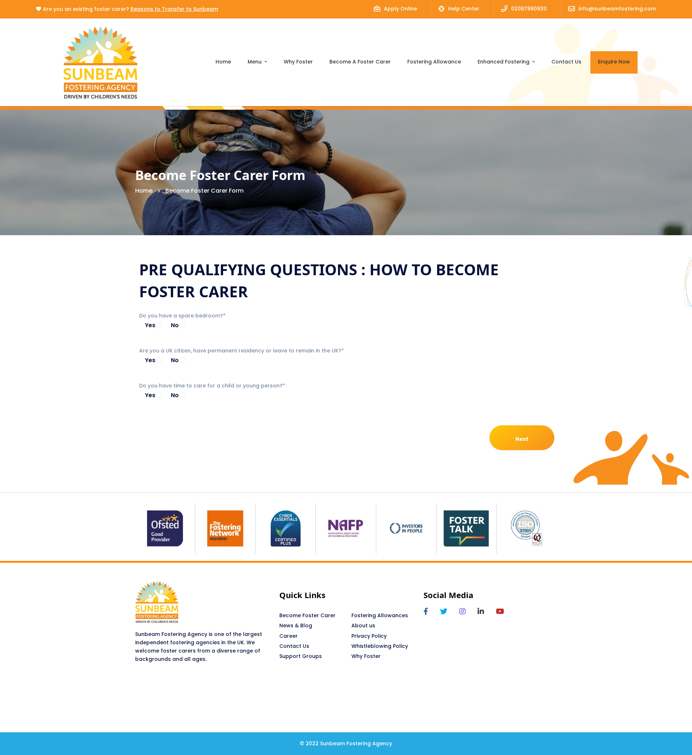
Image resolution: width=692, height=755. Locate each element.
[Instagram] (462, 611)
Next (521, 439)
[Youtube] (500, 611)
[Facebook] (425, 611)
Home (143, 190)
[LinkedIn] (481, 611)
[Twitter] (443, 611)
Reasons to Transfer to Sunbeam (174, 9)
